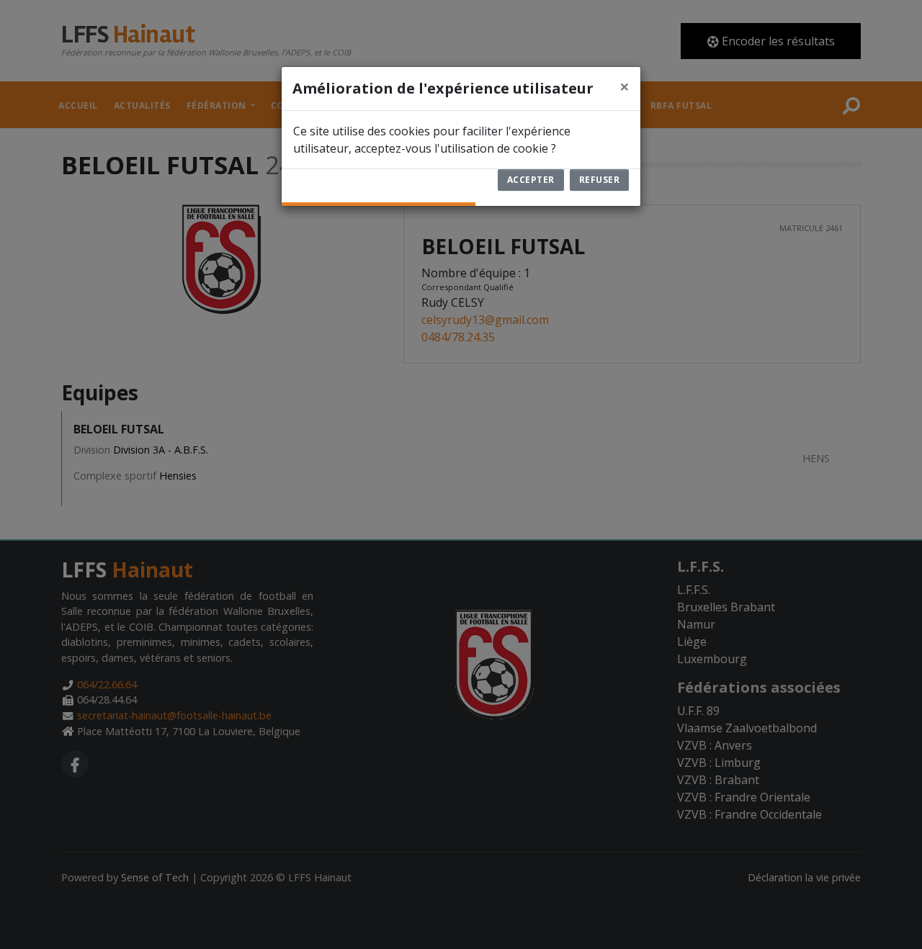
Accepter (531, 180)
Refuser (599, 180)
